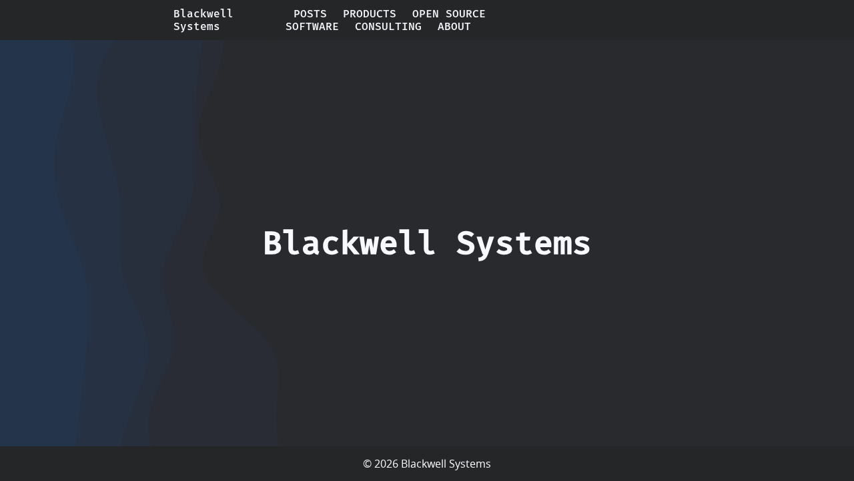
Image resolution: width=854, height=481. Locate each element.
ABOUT (454, 26)
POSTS (310, 13)
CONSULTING (388, 26)
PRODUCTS (369, 13)
